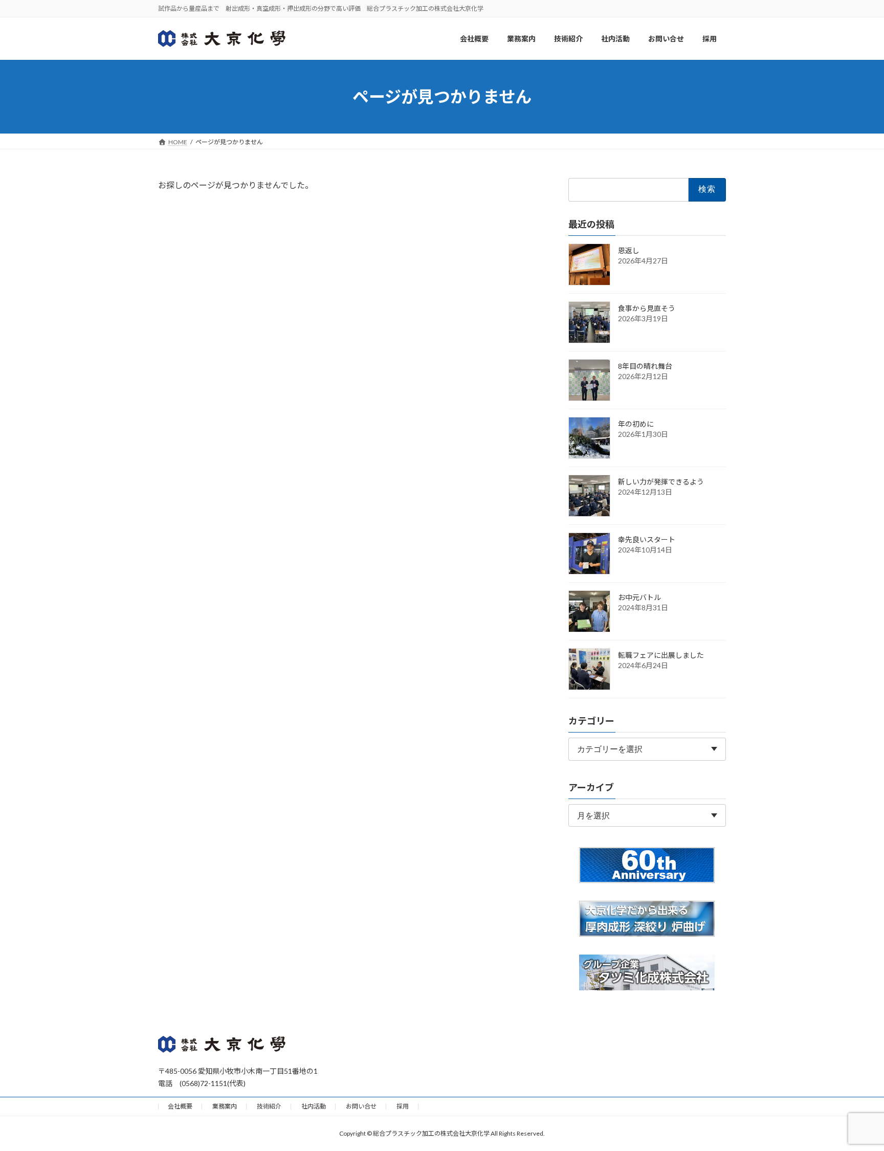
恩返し (628, 250)
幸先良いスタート (646, 539)
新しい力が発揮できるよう (661, 481)
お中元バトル (639, 597)
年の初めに (636, 423)
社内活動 (313, 1106)
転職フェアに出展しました (661, 655)
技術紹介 (269, 1106)
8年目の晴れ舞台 (645, 366)
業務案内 (224, 1106)
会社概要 (180, 1106)
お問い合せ (361, 1106)
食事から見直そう (646, 308)
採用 (402, 1106)
